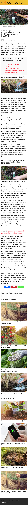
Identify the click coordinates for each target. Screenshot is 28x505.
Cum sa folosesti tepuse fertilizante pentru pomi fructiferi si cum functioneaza (15, 70)
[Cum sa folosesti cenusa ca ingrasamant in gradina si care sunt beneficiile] (14, 358)
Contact (17, 500)
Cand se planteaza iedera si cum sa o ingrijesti (13, 421)
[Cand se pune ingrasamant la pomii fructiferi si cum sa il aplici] (14, 382)
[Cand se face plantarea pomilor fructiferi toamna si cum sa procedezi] (14, 311)
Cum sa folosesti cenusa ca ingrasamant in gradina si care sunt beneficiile (12, 370)
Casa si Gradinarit (6, 30)
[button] (1, 2)
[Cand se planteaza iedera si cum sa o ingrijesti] (14, 410)
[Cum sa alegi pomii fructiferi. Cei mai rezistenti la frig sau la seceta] (14, 335)
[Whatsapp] (21, 287)
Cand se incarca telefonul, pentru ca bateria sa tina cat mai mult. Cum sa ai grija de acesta (13, 444)
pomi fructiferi (5, 295)
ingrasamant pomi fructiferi (16, 293)
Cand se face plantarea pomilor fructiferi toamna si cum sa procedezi (13, 322)
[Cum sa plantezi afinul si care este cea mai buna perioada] (14, 456)
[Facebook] (7, 287)
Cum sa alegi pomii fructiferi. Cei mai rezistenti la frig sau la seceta (13, 346)
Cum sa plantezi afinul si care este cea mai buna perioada (13, 468)
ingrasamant (5, 293)
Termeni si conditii (10, 500)
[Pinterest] (14, 287)
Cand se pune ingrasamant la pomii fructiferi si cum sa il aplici (13, 394)
